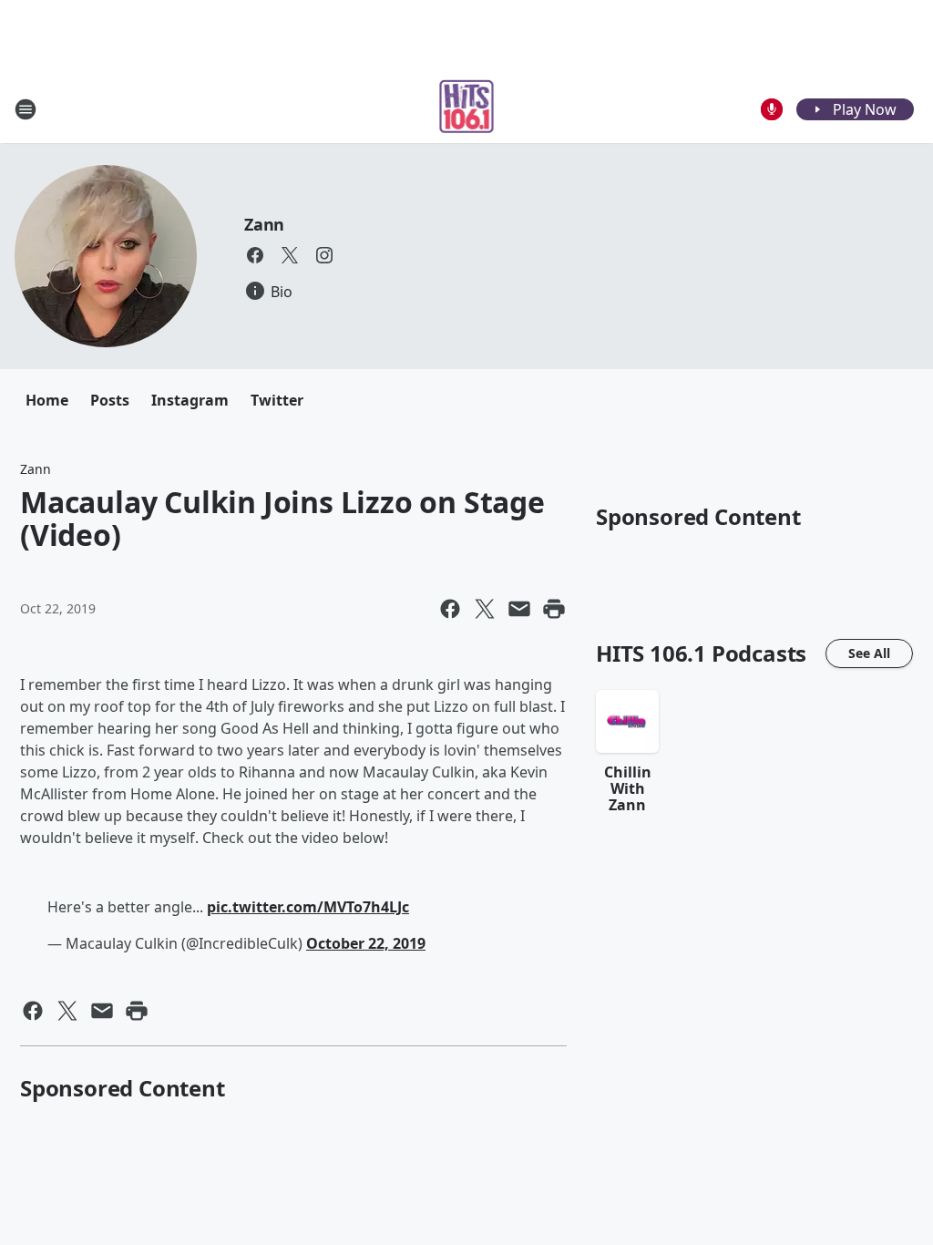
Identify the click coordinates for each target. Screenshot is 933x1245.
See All (869, 653)
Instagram (190, 400)
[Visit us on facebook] (255, 255)
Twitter (277, 400)
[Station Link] (467, 109)
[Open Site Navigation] (25, 109)
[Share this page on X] (484, 609)
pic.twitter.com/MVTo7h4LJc (308, 907)
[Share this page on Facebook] (450, 609)
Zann (264, 224)
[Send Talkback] (772, 109)
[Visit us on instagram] (324, 255)
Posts (109, 400)
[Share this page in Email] (519, 609)
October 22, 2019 (365, 943)
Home (47, 400)
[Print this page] (554, 609)
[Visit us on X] (290, 255)
